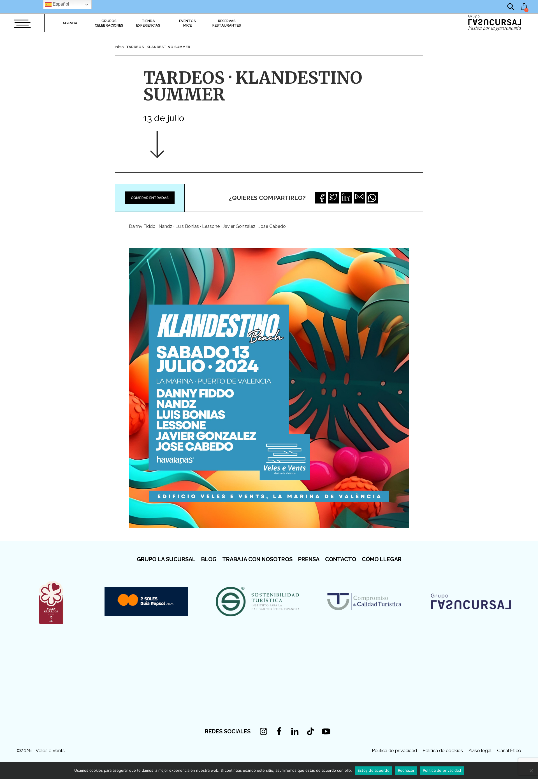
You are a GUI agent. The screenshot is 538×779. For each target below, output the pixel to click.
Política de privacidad (394, 750)
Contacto (340, 559)
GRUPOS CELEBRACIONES (109, 23)
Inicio (119, 47)
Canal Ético (509, 750)
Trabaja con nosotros (257, 559)
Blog (209, 559)
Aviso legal (480, 750)
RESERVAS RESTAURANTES (227, 23)
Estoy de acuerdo (373, 770)
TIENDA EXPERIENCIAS (148, 23)
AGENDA (69, 23)
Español (60, 4)
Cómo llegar (382, 559)
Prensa (308, 559)
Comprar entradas (150, 198)
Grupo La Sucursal (166, 559)
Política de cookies (443, 750)
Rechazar (406, 770)
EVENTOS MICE (187, 23)
